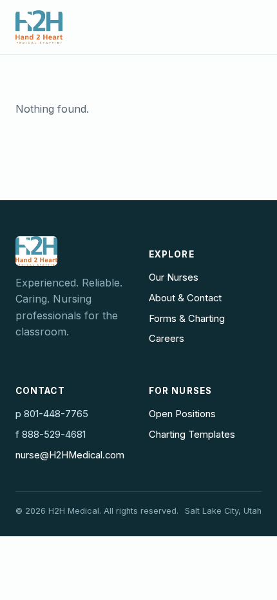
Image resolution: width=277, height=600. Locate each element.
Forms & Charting (187, 318)
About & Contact (185, 298)
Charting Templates (192, 434)
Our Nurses (173, 277)
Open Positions (182, 414)
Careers (166, 338)
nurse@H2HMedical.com (69, 455)
